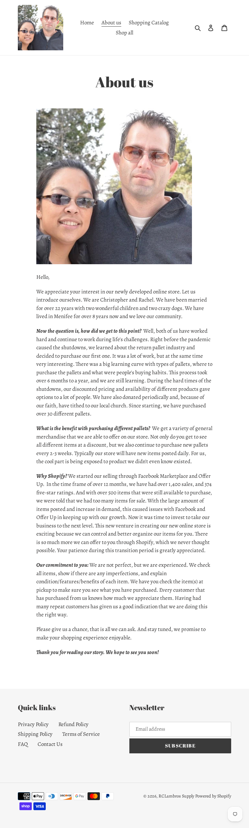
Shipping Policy (35, 734)
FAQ (23, 744)
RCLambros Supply (176, 796)
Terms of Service (81, 734)
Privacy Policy (33, 724)
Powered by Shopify (213, 796)
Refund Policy (73, 724)
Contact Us (50, 744)
